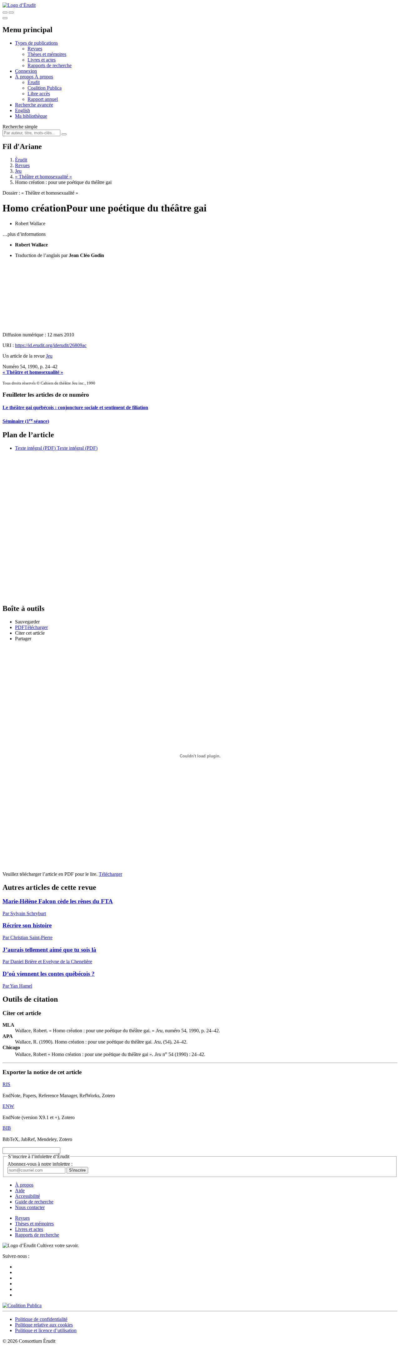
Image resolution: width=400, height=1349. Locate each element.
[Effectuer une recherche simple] (5, 12)
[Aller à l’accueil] (19, 5)
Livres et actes (42, 59)
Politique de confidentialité (41, 1319)
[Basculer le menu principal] (5, 18)
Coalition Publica (45, 88)
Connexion (26, 71)
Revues (35, 48)
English (22, 110)
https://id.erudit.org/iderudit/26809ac (51, 345)
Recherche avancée (34, 104)
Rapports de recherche (50, 65)
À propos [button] (25, 76)
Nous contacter (30, 1207)
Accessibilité (27, 1196)
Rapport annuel (43, 99)
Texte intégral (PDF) (35, 448)
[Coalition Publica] (22, 1305)
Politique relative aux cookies (44, 1324)
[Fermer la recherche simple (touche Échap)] (11, 12)
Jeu (18, 171)
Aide (20, 1190)
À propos (44, 76)
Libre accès (39, 93)
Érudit (34, 82)
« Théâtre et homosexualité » (43, 176)
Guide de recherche (34, 1201)
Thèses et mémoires (47, 54)
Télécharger (110, 874)
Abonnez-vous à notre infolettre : (40, 1164)
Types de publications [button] (36, 43)
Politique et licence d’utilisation (46, 1330)
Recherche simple (20, 126)
